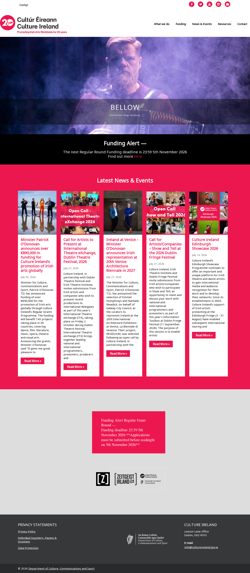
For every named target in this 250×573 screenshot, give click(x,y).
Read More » (32, 361)
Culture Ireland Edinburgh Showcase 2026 (205, 244)
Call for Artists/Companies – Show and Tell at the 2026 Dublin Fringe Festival (165, 248)
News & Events (202, 24)
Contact (242, 24)
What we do (161, 24)
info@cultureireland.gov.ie (201, 547)
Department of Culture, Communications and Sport (61, 568)
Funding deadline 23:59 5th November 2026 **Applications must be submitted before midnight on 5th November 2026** (128, 437)
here (138, 156)
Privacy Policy (27, 531)
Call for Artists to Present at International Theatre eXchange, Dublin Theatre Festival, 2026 (80, 250)
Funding (181, 24)
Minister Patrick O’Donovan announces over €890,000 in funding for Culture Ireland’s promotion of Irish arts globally (37, 255)
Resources (224, 24)
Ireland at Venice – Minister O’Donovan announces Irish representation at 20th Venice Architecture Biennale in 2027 (122, 255)
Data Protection (28, 548)
